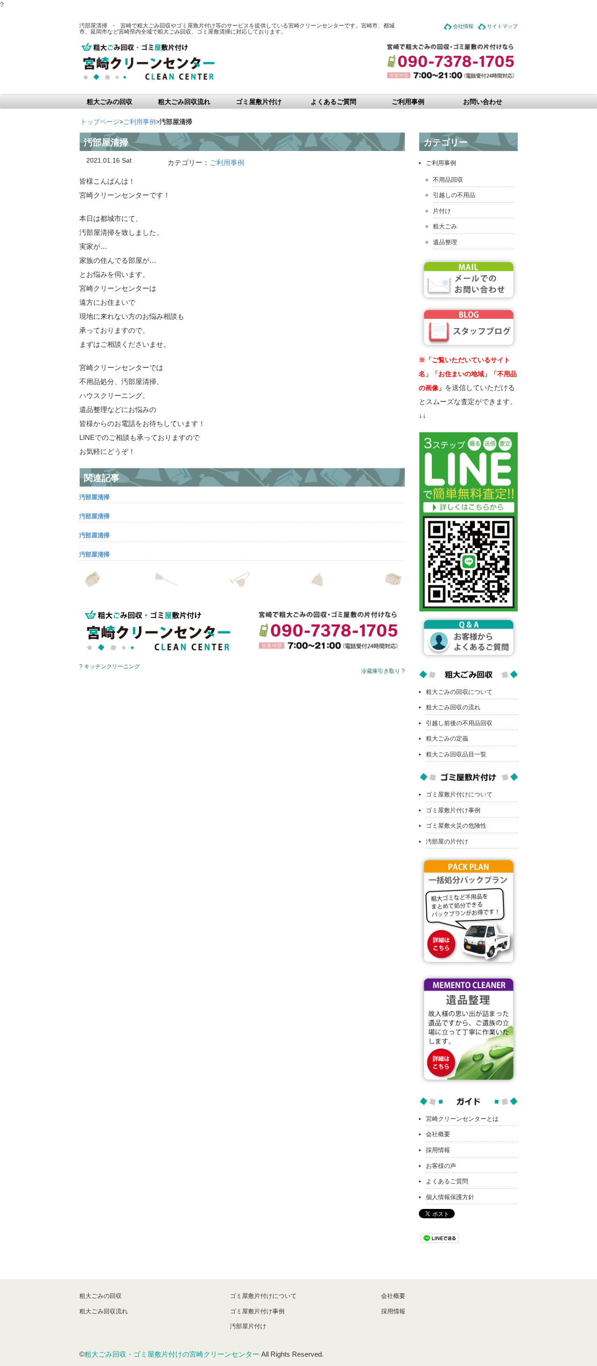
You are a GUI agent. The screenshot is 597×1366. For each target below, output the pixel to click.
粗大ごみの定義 (447, 738)
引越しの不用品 (454, 195)
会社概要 (438, 1134)
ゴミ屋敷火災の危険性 (456, 825)
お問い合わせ (482, 101)
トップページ (99, 121)
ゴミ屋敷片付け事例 (453, 810)
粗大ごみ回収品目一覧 (456, 754)
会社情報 (463, 26)
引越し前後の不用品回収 (459, 723)
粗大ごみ (445, 226)
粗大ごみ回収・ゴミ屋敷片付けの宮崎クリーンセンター (171, 1354)
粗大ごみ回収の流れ (453, 707)
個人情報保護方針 (450, 1197)
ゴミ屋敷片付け (259, 101)
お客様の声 (441, 1165)
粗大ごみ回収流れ (184, 101)
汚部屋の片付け (447, 841)
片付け (442, 210)
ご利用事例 (408, 101)
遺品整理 (445, 242)
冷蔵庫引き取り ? (383, 671)
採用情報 (438, 1149)
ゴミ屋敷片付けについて (459, 794)
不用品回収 (448, 179)
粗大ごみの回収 (109, 101)
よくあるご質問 (333, 101)
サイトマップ (502, 26)
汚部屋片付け (248, 1326)
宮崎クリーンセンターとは (462, 1118)
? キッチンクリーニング (109, 666)
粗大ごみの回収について (459, 691)
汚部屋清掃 (94, 497)
